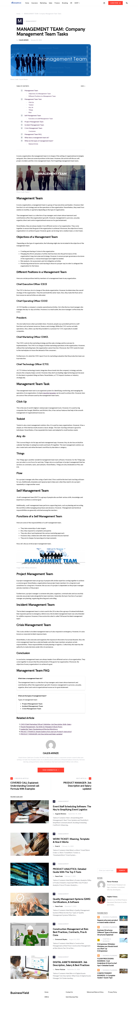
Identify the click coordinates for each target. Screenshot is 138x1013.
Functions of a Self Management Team (41, 118)
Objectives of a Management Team (40, 93)
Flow (30, 112)
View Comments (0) (50, 770)
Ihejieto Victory (112, 897)
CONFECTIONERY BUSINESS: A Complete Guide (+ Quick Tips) (106, 975)
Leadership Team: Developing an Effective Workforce (39, 729)
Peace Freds (59, 876)
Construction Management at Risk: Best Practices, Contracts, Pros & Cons (71, 932)
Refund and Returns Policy (95, 992)
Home (18, 14)
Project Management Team (34, 122)
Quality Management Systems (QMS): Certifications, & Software (72, 901)
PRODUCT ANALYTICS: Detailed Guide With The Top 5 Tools (69, 871)
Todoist (31, 105)
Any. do (31, 107)
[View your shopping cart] (104, 3)
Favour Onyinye (60, 969)
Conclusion (32, 131)
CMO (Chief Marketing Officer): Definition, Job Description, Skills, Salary (46, 724)
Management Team (31, 90)
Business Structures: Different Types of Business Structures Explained (107, 932)
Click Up (31, 102)
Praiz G (57, 846)
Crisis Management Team (34, 128)
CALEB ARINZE (24, 40)
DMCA (47, 997)
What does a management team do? (37, 137)
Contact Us (69, 992)
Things (31, 110)
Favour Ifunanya (112, 882)
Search (122, 870)
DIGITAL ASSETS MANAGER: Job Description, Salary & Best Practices (71, 964)
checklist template (49, 393)
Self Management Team (33, 115)
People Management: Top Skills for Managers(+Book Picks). (41, 727)
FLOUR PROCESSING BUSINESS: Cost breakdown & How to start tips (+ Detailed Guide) (107, 962)
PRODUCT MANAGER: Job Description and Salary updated (41, 734)
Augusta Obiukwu (60, 814)
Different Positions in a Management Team (42, 96)
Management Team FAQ (33, 134)
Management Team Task (33, 99)
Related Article (33, 144)
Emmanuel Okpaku (61, 939)
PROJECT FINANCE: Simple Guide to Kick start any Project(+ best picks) (46, 731)
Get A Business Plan (72, 997)
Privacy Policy (112, 992)
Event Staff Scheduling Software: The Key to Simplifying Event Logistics (72, 808)
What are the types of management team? (39, 141)
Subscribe (114, 3)
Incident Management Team (34, 125)
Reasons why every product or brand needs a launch (107, 921)
